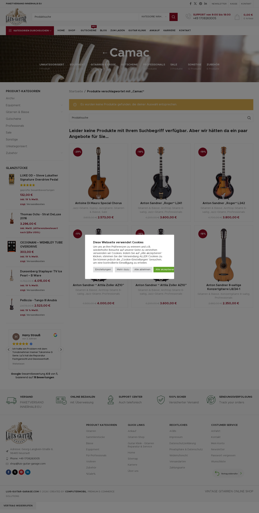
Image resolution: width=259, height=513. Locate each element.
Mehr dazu (123, 269)
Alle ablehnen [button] (142, 269)
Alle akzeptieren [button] (165, 269)
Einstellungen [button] (103, 269)
